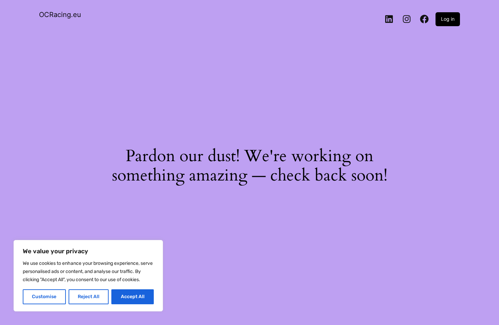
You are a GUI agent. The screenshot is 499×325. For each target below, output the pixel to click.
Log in (448, 19)
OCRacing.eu (60, 15)
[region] (88, 275)
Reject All (88, 297)
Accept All (133, 297)
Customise (44, 297)
